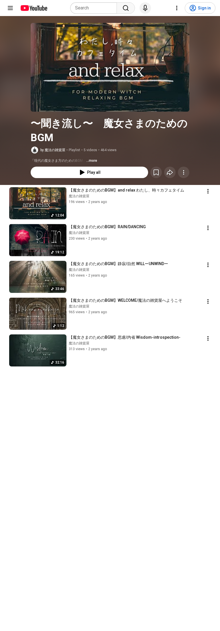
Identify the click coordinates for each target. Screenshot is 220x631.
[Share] (170, 172)
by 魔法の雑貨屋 (52, 150)
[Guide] (10, 8)
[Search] (126, 8)
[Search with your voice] (145, 8)
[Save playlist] (156, 172)
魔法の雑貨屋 (79, 196)
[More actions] (183, 172)
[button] (110, 67)
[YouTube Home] (33, 8)
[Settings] (176, 8)
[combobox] (95, 8)
